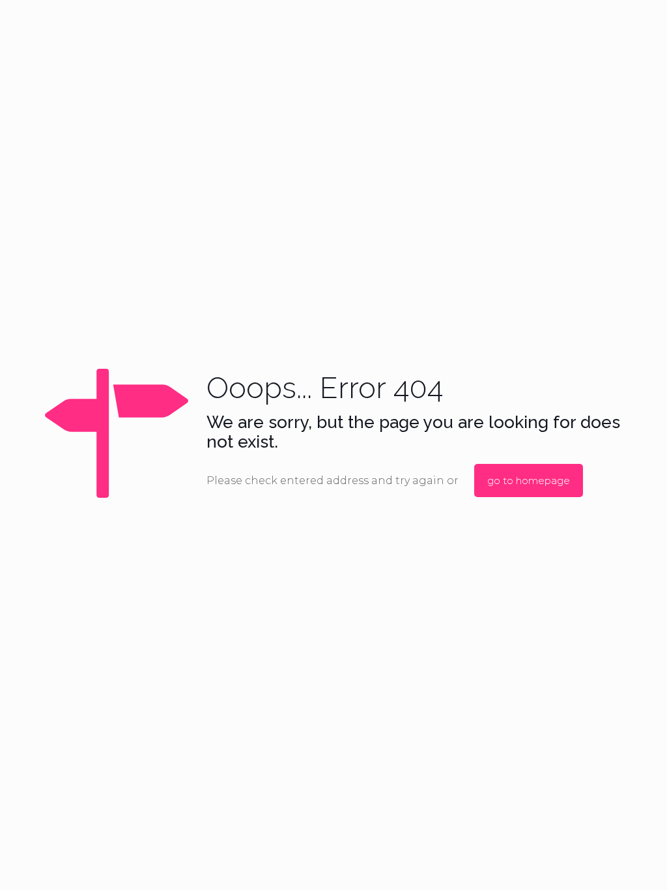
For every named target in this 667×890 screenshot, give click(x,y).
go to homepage (528, 480)
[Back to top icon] (604, 863)
